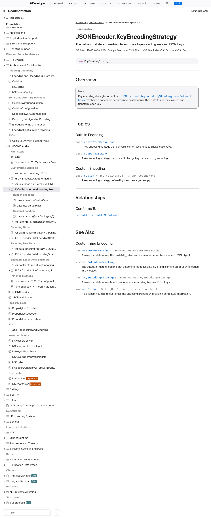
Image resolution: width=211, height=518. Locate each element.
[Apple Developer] (38, 3)
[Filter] (28, 513)
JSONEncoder (96, 22)
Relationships (90, 197)
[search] (27, 513)
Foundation (81, 22)
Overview (86, 79)
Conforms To (86, 209)
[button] (167, 3)
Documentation (19, 11)
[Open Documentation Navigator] (5, 11)
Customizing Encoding (94, 243)
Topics (83, 124)
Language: (196, 11)
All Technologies (14, 18)
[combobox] (28, 512)
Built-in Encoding (90, 135)
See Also (85, 232)
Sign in (178, 3)
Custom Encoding (90, 168)
